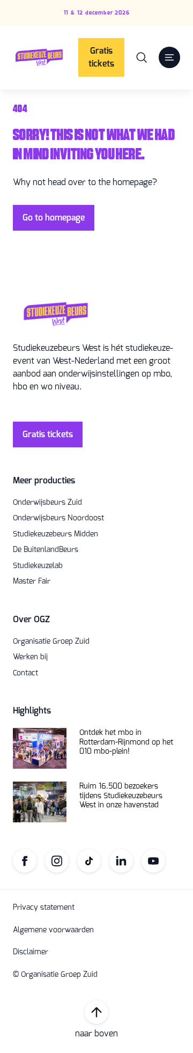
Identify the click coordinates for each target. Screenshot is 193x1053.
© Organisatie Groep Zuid (55, 975)
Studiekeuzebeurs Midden (55, 534)
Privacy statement (44, 907)
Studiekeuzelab (38, 566)
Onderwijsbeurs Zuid (47, 502)
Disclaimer (30, 952)
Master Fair (31, 581)
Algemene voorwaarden (53, 930)
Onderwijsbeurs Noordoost (58, 518)
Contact (25, 673)
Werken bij (30, 657)
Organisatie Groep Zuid (51, 641)
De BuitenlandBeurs (45, 550)
